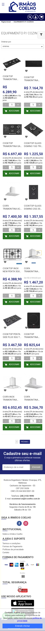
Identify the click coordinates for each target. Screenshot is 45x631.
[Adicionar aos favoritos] (5, 70)
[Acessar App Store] (22, 603)
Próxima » (25, 442)
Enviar (36, 467)
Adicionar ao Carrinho (12, 112)
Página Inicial (6, 22)
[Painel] (35, 16)
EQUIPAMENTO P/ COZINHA (24, 22)
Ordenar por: (6, 42)
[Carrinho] (41, 16)
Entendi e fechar (22, 626)
